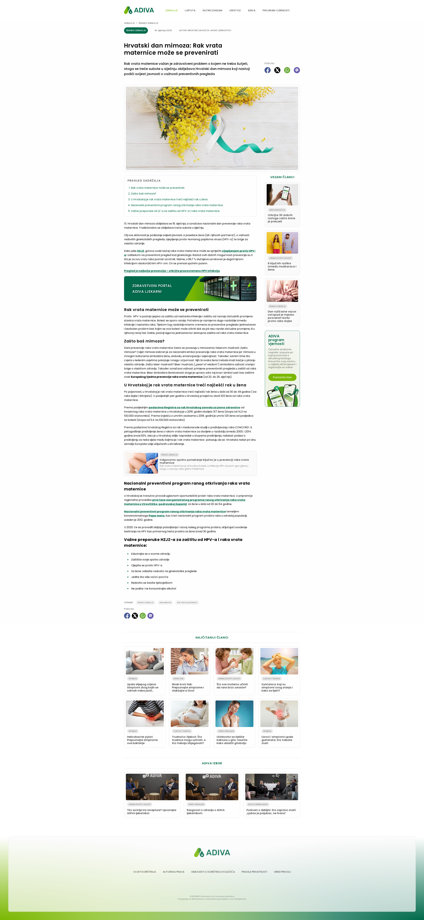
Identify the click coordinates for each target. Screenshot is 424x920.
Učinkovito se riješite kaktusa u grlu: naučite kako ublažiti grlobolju (232, 737)
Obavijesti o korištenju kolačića (213, 871)
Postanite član (282, 377)
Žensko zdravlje (148, 23)
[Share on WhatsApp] (287, 70)
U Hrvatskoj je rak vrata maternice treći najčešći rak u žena (169, 199)
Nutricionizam (212, 10)
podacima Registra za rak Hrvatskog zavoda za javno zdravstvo (194, 407)
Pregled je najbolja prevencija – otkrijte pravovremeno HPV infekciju (172, 271)
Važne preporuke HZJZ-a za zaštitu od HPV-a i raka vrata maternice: (175, 211)
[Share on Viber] (297, 70)
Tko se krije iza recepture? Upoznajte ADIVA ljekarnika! (151, 809)
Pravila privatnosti (254, 871)
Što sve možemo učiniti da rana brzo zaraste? (232, 683)
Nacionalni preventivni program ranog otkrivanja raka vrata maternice (177, 205)
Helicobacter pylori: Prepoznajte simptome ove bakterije (142, 737)
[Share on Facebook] (268, 70)
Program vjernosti (276, 10)
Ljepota (190, 10)
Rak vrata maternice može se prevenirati (157, 188)
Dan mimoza (165, 602)
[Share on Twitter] (277, 70)
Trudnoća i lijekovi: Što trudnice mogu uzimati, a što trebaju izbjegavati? (189, 737)
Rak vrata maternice (187, 602)
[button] (298, 10)
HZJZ (140, 251)
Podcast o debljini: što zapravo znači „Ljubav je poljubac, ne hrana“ (271, 809)
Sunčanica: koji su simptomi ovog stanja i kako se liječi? (277, 685)
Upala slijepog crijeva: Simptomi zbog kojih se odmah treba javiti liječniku (142, 685)
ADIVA (251, 10)
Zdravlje (171, 10)
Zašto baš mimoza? (143, 193)
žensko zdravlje (145, 602)
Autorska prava (173, 871)
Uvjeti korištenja (144, 871)
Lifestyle (235, 10)
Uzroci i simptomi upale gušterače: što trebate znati (277, 737)
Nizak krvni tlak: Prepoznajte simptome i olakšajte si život (188, 685)
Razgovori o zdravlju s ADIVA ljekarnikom (206, 809)
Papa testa (156, 516)
